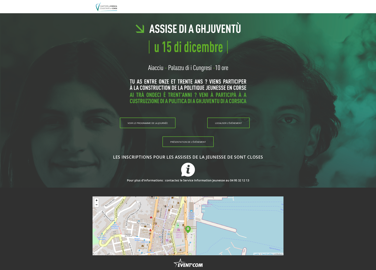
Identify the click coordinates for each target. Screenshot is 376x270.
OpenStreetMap (267, 254)
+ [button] (97, 200)
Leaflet (256, 254)
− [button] (97, 205)
